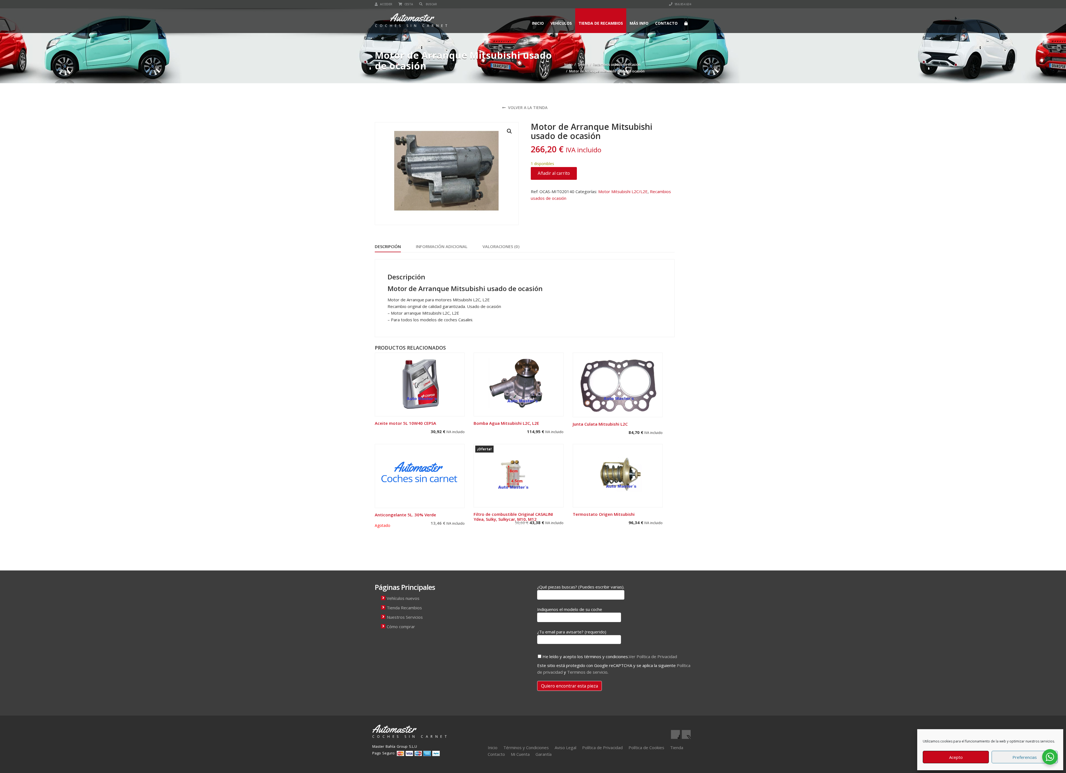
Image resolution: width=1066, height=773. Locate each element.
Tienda (582, 64)
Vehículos (561, 23)
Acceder (385, 4)
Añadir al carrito (554, 173)
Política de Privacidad (602, 747)
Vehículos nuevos (403, 598)
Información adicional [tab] (441, 246)
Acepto (956, 757)
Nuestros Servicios (405, 617)
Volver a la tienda (527, 107)
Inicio (538, 23)
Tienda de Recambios (601, 23)
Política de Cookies (646, 747)
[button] (509, 131)
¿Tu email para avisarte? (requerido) (571, 632)
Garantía (543, 754)
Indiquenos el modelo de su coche (569, 609)
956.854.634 (682, 4)
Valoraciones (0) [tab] (500, 246)
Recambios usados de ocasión (616, 64)
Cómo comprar (401, 626)
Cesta (408, 4)
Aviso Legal (565, 747)
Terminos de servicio (587, 672)
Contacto (666, 23)
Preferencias (1024, 757)
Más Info (639, 23)
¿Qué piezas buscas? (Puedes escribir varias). (580, 587)
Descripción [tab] (388, 246)
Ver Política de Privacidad (653, 656)
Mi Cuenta (520, 754)
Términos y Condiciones (526, 747)
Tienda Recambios (404, 607)
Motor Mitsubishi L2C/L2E (623, 191)
